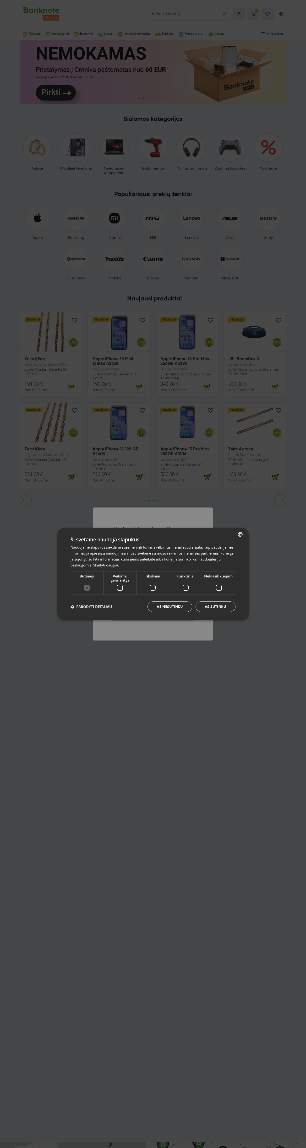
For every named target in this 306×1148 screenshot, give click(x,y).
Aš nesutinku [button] (170, 606)
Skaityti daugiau (106, 564)
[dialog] (153, 574)
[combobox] (240, 534)
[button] (91, 606)
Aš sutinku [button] (215, 606)
